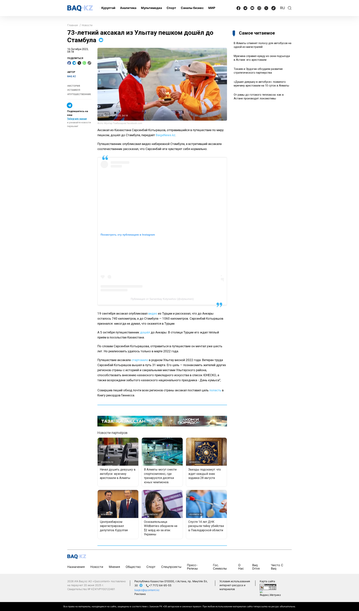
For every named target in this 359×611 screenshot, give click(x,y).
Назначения (76, 567)
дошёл (145, 332)
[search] (290, 8)
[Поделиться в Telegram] (74, 63)
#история (73, 86)
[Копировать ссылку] (89, 63)
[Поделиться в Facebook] (69, 63)
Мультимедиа (151, 8)
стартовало (139, 360)
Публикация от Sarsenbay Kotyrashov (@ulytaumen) (162, 298)
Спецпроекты (171, 567)
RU (282, 8)
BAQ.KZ (71, 76)
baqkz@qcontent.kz (146, 590)
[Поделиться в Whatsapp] (84, 63)
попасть (215, 390)
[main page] (80, 8)
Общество (133, 567)
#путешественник (79, 94)
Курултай (108, 8)
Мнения (114, 567)
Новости (87, 25)
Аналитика (128, 8)
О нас (241, 566)
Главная (72, 25)
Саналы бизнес (192, 8)
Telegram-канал (77, 118)
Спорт (171, 8)
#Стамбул (73, 90)
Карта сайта (267, 581)
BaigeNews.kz (165, 135)
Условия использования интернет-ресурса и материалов (235, 585)
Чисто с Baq (277, 566)
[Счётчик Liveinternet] (268, 586)
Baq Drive (256, 566)
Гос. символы (220, 566)
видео (152, 313)
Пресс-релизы (192, 566)
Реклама (140, 593)
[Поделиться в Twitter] (79, 63)
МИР (211, 8)
